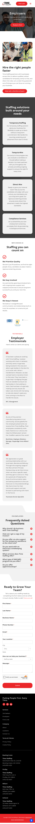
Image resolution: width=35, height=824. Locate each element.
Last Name (7, 610)
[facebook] (4, 704)
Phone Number (8, 625)
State (4, 652)
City (4, 645)
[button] (17, 529)
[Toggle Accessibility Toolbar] (31, 820)
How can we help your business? (15, 656)
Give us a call (28, 598)
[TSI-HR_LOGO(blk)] (6, 2)
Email (5, 632)
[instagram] (7, 704)
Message (6, 663)
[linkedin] (11, 704)
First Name (7, 603)
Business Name (8, 618)
